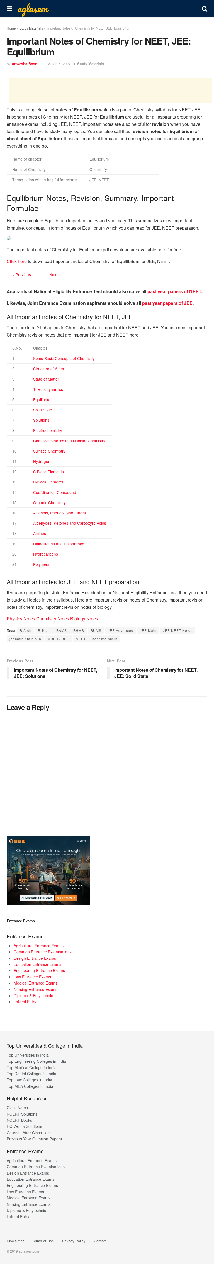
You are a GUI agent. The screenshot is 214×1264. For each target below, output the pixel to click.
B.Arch (25, 630)
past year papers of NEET (174, 291)
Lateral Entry (25, 1001)
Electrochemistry (47, 430)
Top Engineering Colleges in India (36, 1061)
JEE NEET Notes (178, 630)
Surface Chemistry (49, 451)
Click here (17, 261)
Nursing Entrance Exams (35, 989)
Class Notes (17, 1107)
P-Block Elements (48, 482)
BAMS (61, 630)
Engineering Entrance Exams (39, 970)
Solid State (42, 410)
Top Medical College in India (32, 1067)
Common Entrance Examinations (43, 951)
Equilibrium (42, 399)
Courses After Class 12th (29, 1132)
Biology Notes (84, 618)
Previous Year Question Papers (34, 1139)
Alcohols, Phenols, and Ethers (59, 513)
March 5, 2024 (58, 63)
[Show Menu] (9, 8)
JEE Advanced (120, 630)
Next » (55, 274)
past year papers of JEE (167, 303)
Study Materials (31, 28)
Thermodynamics (48, 389)
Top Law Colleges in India (29, 1080)
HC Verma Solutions (24, 1126)
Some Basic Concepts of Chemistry (64, 358)
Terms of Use (43, 1240)
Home (11, 28)
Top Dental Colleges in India (31, 1073)
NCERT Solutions (22, 1114)
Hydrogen (41, 461)
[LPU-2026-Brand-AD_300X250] (48, 870)
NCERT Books (19, 1120)
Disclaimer (15, 1240)
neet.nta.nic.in (105, 638)
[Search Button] (204, 8)
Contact (100, 1240)
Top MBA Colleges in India (30, 1086)
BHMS (78, 630)
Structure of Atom (48, 368)
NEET (81, 638)
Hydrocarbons (45, 554)
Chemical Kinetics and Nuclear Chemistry (69, 440)
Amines (39, 533)
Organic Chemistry (49, 502)
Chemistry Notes (52, 618)
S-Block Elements (48, 471)
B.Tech (44, 630)
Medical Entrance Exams (35, 983)
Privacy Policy (74, 1240)
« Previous (21, 274)
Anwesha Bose (24, 63)
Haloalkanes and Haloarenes (58, 543)
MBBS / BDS (58, 638)
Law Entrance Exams (32, 977)
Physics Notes (21, 618)
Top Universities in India (28, 1055)
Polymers (41, 564)
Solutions (41, 420)
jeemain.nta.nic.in (25, 638)
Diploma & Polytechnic (33, 995)
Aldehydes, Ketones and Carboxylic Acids (69, 523)
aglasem (33, 8)
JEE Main (148, 630)
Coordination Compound (54, 492)
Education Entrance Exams (37, 964)
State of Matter (46, 379)
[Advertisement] (110, 90)
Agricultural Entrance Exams (39, 945)
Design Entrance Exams (35, 958)
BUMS (96, 630)
